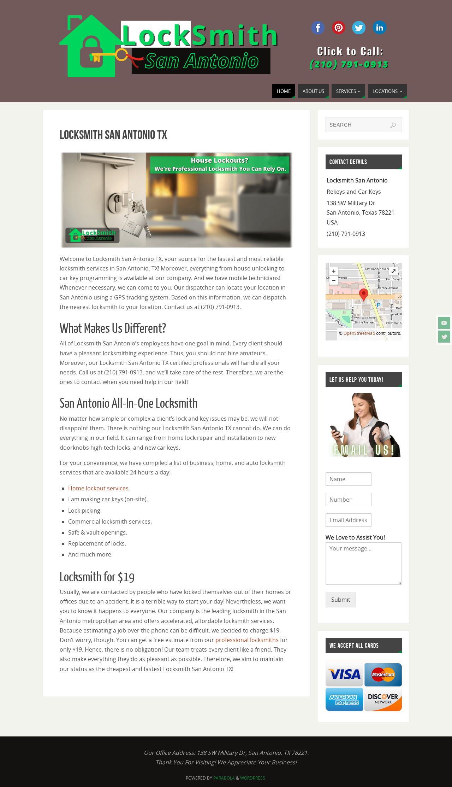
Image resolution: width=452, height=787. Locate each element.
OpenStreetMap (359, 333)
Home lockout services (98, 488)
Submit (340, 600)
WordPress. (253, 778)
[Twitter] (444, 337)
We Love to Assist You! (355, 537)
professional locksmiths (247, 640)
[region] (176, 200)
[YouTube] (444, 323)
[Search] (393, 125)
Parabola (224, 778)
